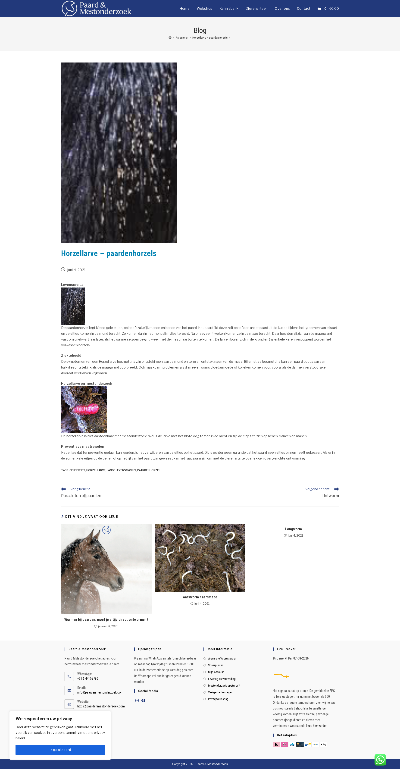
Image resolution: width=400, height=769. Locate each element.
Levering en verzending (222, 679)
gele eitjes (77, 470)
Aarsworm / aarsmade (200, 597)
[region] (60, 735)
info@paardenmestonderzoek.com (100, 692)
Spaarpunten (215, 665)
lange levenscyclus (121, 470)
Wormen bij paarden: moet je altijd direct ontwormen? (106, 619)
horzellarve (96, 470)
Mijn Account (216, 672)
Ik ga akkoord (60, 750)
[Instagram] (137, 700)
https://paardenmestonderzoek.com (101, 706)
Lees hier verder (316, 726)
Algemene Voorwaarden (222, 658)
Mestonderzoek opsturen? (224, 685)
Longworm (293, 529)
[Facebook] (143, 700)
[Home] (170, 37)
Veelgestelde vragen (220, 692)
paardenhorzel (148, 470)
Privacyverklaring (218, 699)
